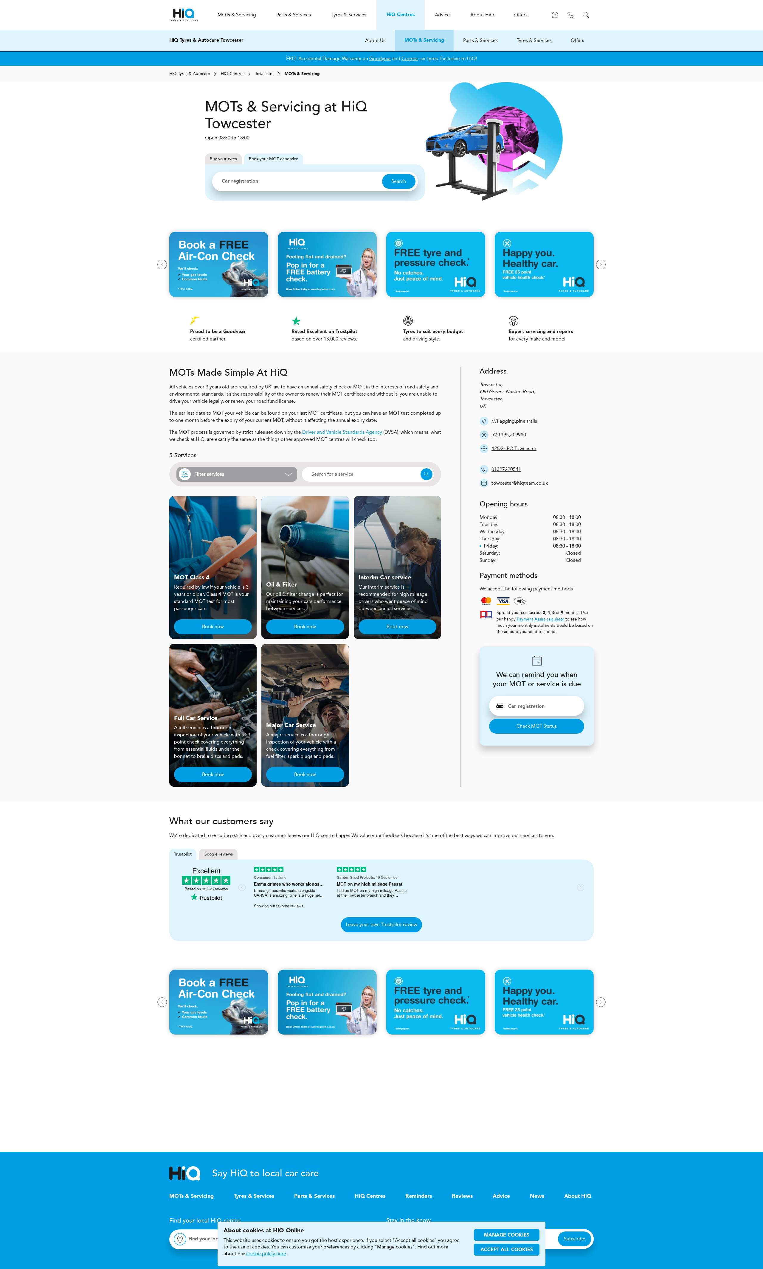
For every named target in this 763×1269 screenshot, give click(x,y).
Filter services (209, 474)
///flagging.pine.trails (514, 421)
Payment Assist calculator (540, 619)
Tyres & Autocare (189, 73)
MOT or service (273, 158)
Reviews (462, 1196)
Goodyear (380, 58)
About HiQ (577, 1196)
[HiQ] (190, 1173)
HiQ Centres (370, 1196)
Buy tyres (223, 158)
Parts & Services (480, 40)
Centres (232, 73)
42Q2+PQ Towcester (513, 448)
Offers (577, 40)
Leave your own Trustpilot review (381, 924)
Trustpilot (183, 854)
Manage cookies (506, 1235)
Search (398, 181)
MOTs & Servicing (424, 40)
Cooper (409, 58)
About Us (375, 40)
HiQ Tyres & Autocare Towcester (206, 40)
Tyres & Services (534, 40)
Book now (213, 626)
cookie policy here (266, 1254)
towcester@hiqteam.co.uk (519, 483)
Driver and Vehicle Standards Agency (342, 432)
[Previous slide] (162, 264)
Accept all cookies (506, 1250)
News (537, 1196)
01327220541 (506, 469)
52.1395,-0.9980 (508, 435)
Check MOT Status (537, 726)
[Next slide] (601, 264)
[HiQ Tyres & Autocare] (183, 15)
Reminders (418, 1196)
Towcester (264, 73)
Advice (501, 1196)
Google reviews (218, 854)
